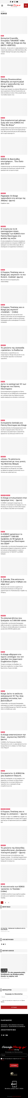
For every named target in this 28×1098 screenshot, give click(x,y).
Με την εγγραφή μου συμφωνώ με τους (13, 1001)
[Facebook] (10, 2)
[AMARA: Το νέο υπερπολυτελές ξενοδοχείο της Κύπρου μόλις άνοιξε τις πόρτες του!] (14, 963)
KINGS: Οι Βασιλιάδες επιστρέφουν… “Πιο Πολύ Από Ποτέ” (12, 161)
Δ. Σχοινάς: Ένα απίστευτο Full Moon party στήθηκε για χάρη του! (13, 581)
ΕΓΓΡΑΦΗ (14, 1007)
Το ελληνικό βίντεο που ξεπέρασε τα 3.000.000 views (13, 619)
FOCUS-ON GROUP (17, 1096)
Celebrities (3, 193)
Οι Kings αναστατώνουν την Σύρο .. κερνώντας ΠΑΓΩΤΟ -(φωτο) (13, 737)
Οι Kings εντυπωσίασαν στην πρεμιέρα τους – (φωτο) (14, 499)
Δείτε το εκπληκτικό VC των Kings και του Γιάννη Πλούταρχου (13, 386)
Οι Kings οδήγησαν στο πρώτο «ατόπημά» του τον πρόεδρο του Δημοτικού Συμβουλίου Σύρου (12, 658)
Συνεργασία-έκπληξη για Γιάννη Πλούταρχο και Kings (14, 424)
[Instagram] (14, 2)
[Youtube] (17, 2)
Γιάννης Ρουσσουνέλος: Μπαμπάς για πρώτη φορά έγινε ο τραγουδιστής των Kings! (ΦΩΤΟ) (12, 83)
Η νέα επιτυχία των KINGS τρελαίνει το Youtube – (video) (12, 888)
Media (2, 35)
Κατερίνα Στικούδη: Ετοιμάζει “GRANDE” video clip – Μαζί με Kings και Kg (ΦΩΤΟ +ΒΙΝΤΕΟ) (13, 41)
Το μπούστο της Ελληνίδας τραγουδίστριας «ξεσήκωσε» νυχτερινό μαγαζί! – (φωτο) (13, 850)
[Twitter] (12, 2)
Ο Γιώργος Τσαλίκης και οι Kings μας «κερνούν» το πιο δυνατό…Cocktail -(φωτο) (13, 274)
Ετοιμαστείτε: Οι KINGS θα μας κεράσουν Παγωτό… (12, 774)
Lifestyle (2, 76)
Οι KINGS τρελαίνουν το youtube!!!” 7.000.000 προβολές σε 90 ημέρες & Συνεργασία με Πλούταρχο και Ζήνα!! (12, 539)
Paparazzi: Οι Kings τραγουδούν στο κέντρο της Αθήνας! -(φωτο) (13, 198)
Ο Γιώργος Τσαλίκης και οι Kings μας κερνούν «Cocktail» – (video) (12, 309)
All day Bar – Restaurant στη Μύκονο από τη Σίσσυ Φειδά (13, 928)
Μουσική (3, 117)
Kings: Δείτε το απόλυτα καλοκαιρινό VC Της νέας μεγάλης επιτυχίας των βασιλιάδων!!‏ (12, 697)
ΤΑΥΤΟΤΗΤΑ (4, 1025)
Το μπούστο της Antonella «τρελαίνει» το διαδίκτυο (12, 348)
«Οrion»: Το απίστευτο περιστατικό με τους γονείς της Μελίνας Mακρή (13, 461)
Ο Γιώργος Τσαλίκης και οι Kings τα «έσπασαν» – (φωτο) (14, 812)
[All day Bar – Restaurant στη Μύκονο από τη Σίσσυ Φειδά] (14, 919)
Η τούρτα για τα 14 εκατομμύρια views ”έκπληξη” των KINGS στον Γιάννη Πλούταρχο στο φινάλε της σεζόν (13, 234)
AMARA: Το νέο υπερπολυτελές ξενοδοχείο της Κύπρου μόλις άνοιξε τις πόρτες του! (13, 974)
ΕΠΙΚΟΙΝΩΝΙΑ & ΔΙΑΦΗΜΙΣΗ (17, 1026)
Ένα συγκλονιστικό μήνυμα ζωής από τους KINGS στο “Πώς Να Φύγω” (13, 122)
